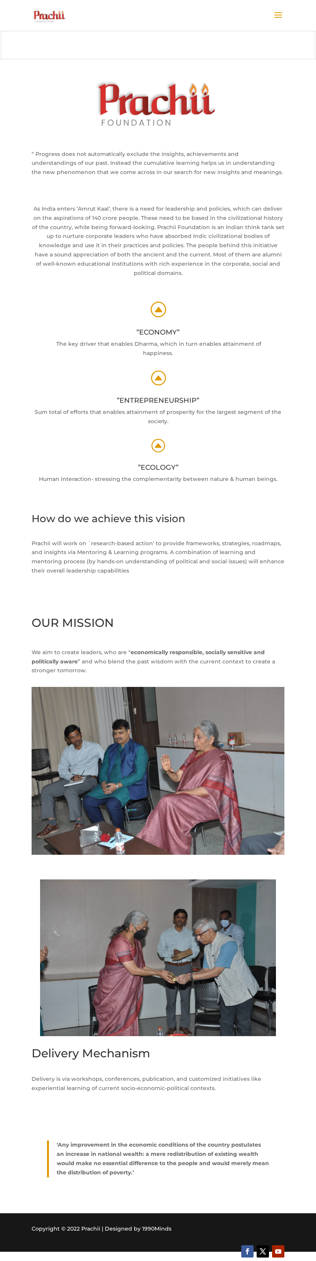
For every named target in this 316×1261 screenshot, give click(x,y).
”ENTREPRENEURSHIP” (158, 400)
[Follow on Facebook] (247, 1251)
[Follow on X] (263, 1251)
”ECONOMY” (158, 332)
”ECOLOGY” (158, 467)
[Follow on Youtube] (278, 1251)
